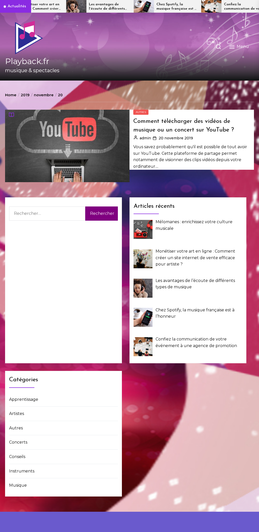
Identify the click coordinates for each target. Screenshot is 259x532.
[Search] (218, 47)
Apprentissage (23, 399)
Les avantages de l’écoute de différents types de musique (87, 7)
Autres (141, 112)
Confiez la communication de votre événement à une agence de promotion (224, 7)
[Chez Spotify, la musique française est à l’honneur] (124, 6)
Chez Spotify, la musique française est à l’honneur (157, 7)
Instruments (21, 471)
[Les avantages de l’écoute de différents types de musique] (57, 6)
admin (145, 138)
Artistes (16, 413)
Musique (18, 485)
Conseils (17, 456)
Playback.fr (27, 61)
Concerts (18, 442)
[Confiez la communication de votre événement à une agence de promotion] (192, 6)
